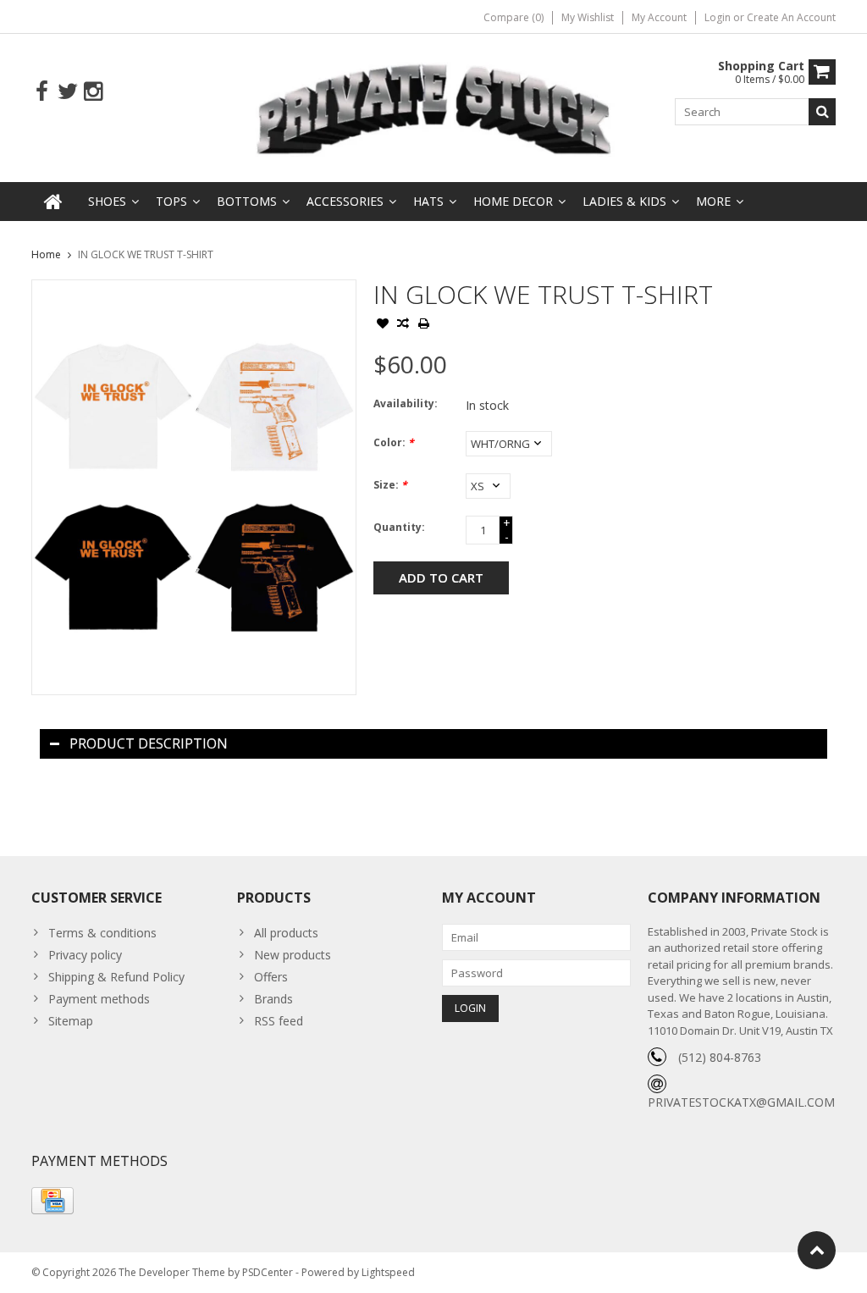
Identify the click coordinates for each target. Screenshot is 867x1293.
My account (659, 17)
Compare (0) (513, 17)
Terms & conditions (102, 933)
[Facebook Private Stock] (41, 91)
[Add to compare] (403, 325)
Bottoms (247, 201)
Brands (273, 999)
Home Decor (513, 201)
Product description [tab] (148, 743)
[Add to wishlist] (382, 325)
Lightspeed (388, 1272)
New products (292, 955)
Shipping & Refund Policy (116, 977)
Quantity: (399, 527)
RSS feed (278, 1021)
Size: (390, 485)
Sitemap (70, 1021)
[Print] (423, 325)
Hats (428, 201)
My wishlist (587, 17)
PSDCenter (267, 1272)
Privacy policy (85, 955)
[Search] (822, 111)
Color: (393, 442)
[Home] (53, 201)
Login (718, 17)
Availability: (405, 403)
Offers (271, 977)
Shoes (107, 201)
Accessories (345, 201)
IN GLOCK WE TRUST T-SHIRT (145, 254)
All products (286, 933)
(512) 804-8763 (719, 1057)
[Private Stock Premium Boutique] (434, 106)
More (713, 201)
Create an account (791, 17)
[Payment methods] (52, 1200)
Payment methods (99, 999)
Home (46, 254)
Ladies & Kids (624, 201)
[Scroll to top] (817, 1250)
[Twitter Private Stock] (67, 91)
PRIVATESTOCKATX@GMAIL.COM (741, 1102)
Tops (171, 201)
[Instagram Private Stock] (92, 91)
